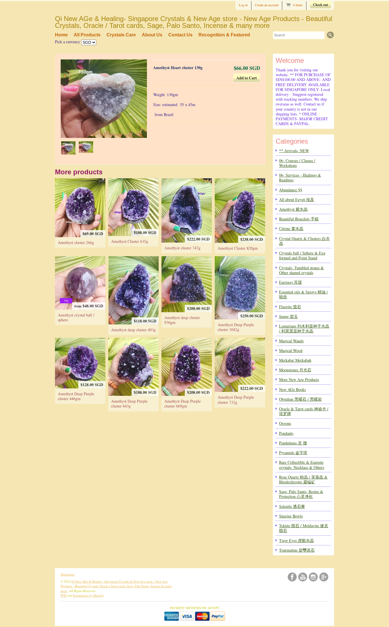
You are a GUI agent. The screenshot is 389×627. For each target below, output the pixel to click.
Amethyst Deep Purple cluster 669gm (182, 403)
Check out (320, 4)
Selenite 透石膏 (292, 506)
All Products (87, 34)
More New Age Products (299, 379)
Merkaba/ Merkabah (295, 360)
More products (79, 172)
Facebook (292, 577)
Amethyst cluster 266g (76, 242)
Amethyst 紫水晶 (293, 209)
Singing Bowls (291, 516)
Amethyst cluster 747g (182, 247)
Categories (292, 141)
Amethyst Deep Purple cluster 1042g (236, 327)
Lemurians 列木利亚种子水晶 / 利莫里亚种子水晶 (304, 328)
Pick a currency (68, 41)
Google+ (323, 577)
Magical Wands (291, 340)
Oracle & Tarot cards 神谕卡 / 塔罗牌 (303, 411)
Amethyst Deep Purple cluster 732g (236, 399)
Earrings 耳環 (290, 282)
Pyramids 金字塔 (293, 452)
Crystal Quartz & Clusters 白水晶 (304, 241)
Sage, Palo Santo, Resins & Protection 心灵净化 (301, 494)
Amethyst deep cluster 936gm (182, 320)
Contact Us (180, 34)
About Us (152, 34)
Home (61, 34)
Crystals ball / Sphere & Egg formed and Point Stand (302, 255)
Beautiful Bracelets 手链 (299, 218)
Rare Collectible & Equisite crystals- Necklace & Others (301, 464)
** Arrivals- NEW (294, 150)
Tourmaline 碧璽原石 (297, 550)
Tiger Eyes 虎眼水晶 (296, 540)
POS (63, 595)
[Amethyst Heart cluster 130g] (68, 148)
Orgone (285, 423)
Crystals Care (121, 34)
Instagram (313, 577)
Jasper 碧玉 (288, 316)
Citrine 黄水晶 (291, 228)
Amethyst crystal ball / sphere (76, 317)
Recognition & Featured (224, 34)
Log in (243, 5)
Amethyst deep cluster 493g (133, 329)
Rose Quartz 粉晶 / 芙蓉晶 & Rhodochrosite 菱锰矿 (303, 479)
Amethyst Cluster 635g (129, 241)
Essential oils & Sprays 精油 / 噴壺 (303, 294)
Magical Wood (290, 350)
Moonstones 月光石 (295, 369)
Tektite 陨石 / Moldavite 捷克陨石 (303, 528)
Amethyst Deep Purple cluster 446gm (76, 396)
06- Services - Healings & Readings (300, 177)
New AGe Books (292, 389)
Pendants (286, 433)
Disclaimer (68, 574)
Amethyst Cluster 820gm (238, 248)
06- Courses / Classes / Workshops (297, 163)
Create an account (267, 5)
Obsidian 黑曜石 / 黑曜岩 (300, 399)
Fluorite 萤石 (290, 306)
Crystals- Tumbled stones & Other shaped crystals (301, 270)
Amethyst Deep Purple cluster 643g (129, 403)
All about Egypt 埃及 (296, 199)
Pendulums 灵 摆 (293, 442)
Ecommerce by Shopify (88, 595)
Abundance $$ (290, 189)
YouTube (302, 577)
